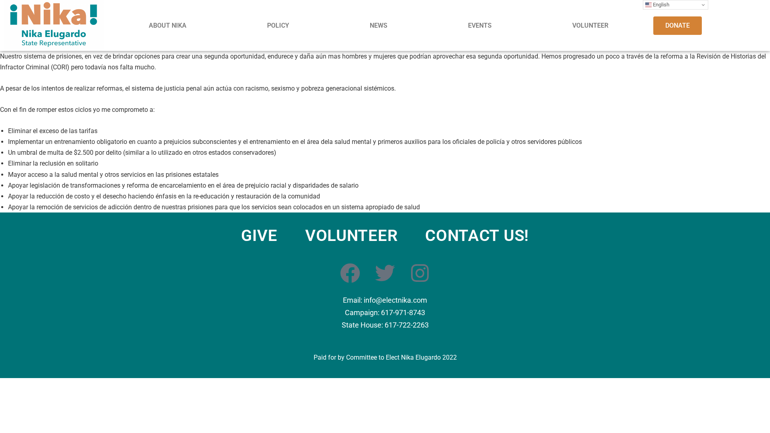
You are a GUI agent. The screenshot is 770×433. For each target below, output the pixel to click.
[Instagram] (420, 273)
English (660, 5)
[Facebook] (350, 273)
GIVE (259, 236)
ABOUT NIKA (167, 25)
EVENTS (480, 25)
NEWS (378, 25)
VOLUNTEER (590, 25)
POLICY (278, 25)
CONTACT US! (477, 236)
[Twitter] (385, 273)
